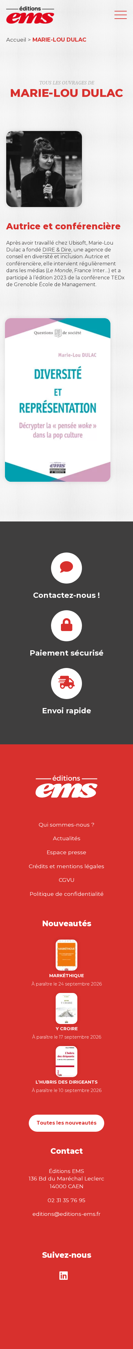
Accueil (16, 39)
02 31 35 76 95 (66, 1200)
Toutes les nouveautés (66, 1123)
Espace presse (66, 852)
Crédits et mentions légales (66, 866)
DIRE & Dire (56, 250)
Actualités (66, 838)
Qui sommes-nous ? (66, 824)
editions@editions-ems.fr (66, 1214)
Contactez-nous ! (66, 595)
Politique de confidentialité (67, 894)
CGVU (67, 880)
